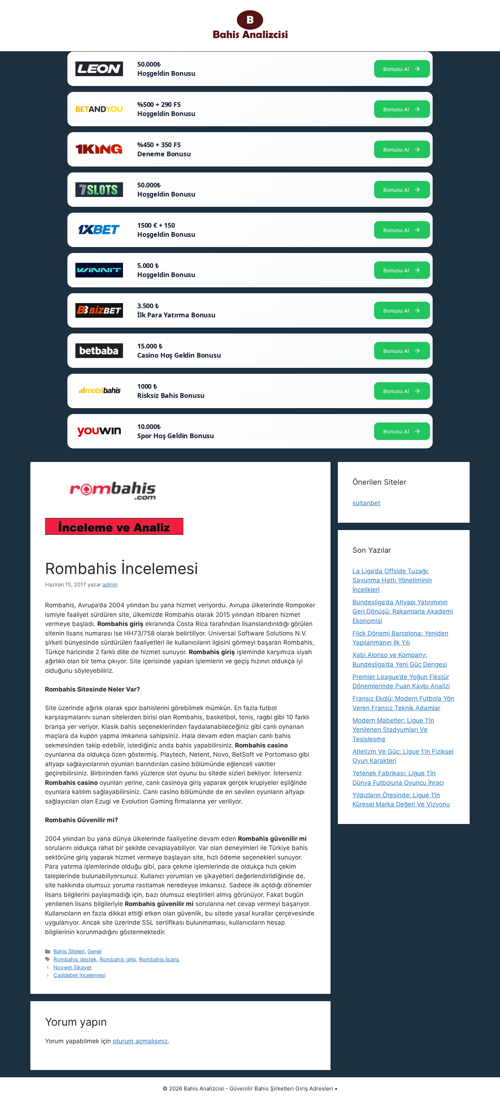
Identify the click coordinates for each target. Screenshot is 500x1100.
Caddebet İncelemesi (79, 975)
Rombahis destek (75, 959)
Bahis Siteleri (69, 951)
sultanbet (366, 503)
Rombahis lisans (159, 959)
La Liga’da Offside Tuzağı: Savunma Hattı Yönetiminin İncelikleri (392, 580)
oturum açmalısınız (140, 1041)
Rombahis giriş (118, 959)
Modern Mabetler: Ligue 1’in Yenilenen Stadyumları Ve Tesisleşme (393, 730)
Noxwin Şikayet (72, 967)
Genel (94, 951)
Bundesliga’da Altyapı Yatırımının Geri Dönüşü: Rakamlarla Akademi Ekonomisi (402, 611)
